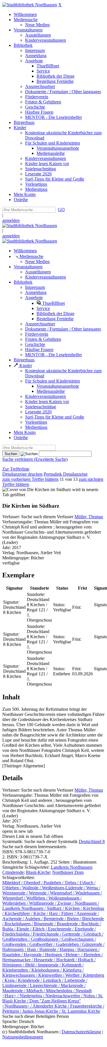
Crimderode (13, 872)
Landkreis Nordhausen (71, 867)
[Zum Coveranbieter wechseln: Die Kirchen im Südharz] (36, 489)
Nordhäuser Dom (68, 872)
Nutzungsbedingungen (22, 1036)
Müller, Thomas (88, 516)
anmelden (11, 220)
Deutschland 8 (92, 841)
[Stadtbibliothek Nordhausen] (29, 4)
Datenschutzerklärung (81, 1031)
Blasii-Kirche (38, 872)
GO (61, 209)
